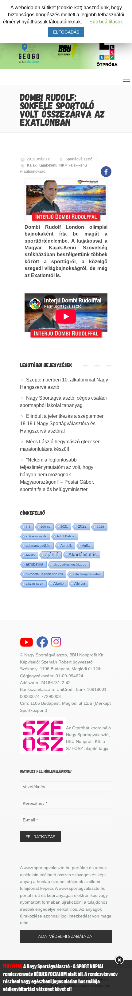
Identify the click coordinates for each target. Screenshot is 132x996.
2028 (100, 526)
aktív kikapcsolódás (86, 574)
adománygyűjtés (38, 545)
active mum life (36, 536)
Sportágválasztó (78, 159)
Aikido (30, 555)
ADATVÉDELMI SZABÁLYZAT (66, 936)
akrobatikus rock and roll (44, 574)
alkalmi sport (34, 583)
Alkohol (58, 583)
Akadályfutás (82, 554)
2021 (64, 526)
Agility (86, 545)
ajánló (51, 555)
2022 (82, 526)
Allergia (79, 583)
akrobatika (34, 564)
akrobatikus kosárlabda (69, 564)
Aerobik (66, 545)
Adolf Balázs (66, 536)
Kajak (32, 165)
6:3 (28, 526)
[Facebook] (106, 168)
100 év (45, 526)
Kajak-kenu (47, 165)
